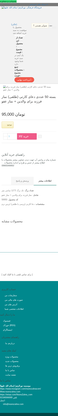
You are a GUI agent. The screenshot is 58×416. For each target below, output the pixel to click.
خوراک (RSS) (9, 325)
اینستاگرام (7, 330)
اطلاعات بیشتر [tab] (45, 181)
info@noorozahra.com (13, 404)
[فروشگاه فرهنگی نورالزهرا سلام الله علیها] (30, 14)
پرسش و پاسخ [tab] (22, 181)
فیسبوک (6, 321)
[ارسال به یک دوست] (52, 107)
